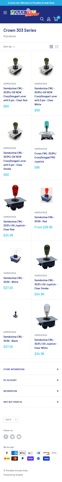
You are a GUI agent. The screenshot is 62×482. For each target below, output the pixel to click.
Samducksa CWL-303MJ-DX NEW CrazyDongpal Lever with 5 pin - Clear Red (15, 94)
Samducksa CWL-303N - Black (13, 338)
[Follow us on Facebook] (5, 436)
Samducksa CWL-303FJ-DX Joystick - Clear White (45, 343)
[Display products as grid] (51, 46)
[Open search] (42, 19)
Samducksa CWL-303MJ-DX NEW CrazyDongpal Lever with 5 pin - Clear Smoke (14, 160)
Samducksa (9, 83)
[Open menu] (5, 12)
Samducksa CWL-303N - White (13, 279)
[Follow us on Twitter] (12, 436)
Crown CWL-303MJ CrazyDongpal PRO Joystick (45, 157)
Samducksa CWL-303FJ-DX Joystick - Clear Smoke (45, 284)
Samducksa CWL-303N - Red (44, 219)
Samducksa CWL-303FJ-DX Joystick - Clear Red (14, 225)
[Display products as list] (57, 46)
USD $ (8, 419)
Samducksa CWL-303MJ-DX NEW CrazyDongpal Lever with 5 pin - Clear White (45, 96)
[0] (56, 19)
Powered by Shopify (13, 474)
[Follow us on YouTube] (19, 436)
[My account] (48, 19)
